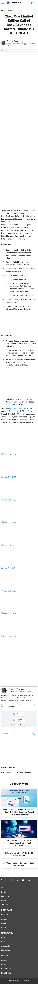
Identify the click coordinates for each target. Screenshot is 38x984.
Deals (3, 938)
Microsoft (10, 10)
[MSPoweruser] (14, 3)
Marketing (5, 900)
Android (4, 919)
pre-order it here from (17, 408)
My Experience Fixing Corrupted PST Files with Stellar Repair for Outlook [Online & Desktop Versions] (19, 812)
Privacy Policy (14, 981)
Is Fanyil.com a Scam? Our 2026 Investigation (19, 854)
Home (3, 10)
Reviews (4, 961)
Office (3, 927)
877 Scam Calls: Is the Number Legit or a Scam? (19, 864)
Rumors (4, 942)
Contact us (25, 981)
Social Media (6, 969)
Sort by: (20, 773)
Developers (5, 892)
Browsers (4, 965)
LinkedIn (29, 880)
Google (4, 923)
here (7, 411)
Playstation (5, 950)
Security (4, 905)
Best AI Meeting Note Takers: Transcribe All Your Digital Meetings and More (19, 843)
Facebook (12, 880)
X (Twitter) (17, 880)
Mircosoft (4, 915)
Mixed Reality (6, 973)
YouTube (23, 880)
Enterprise (5, 896)
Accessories (6, 946)
